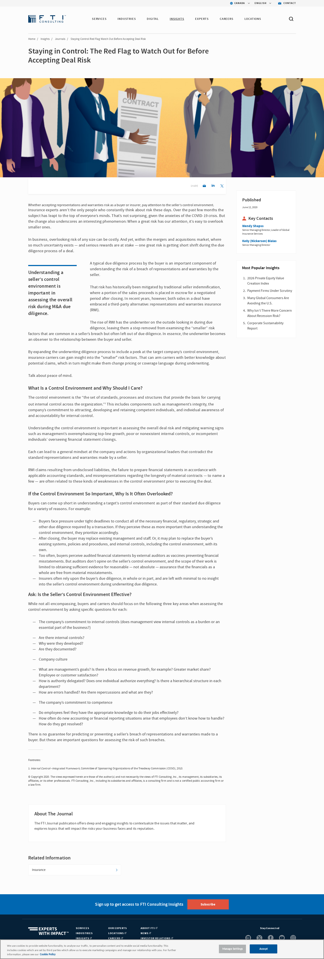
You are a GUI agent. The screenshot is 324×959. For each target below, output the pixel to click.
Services (99, 19)
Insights (177, 19)
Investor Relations (156, 938)
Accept (263, 948)
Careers (226, 19)
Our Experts (117, 928)
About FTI (148, 928)
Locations (252, 19)
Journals (60, 39)
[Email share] (204, 186)
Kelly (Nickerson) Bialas (259, 241)
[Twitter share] (222, 186)
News (145, 933)
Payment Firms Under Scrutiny (269, 291)
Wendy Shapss (253, 226)
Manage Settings (232, 948)
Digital (153, 19)
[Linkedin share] (213, 186)
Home (31, 39)
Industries (126, 19)
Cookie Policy (48, 954)
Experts (202, 19)
